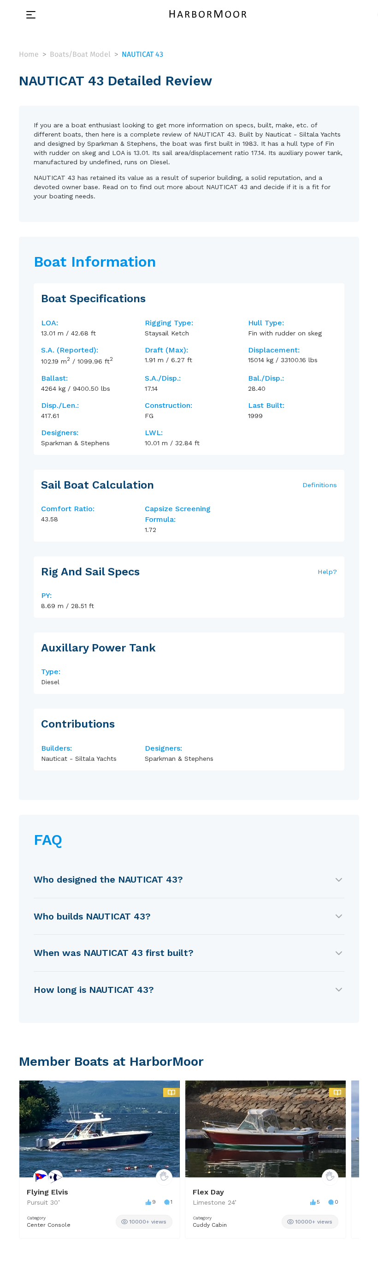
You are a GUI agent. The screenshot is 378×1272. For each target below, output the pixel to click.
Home (29, 54)
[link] (144, 1222)
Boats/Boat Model (80, 54)
